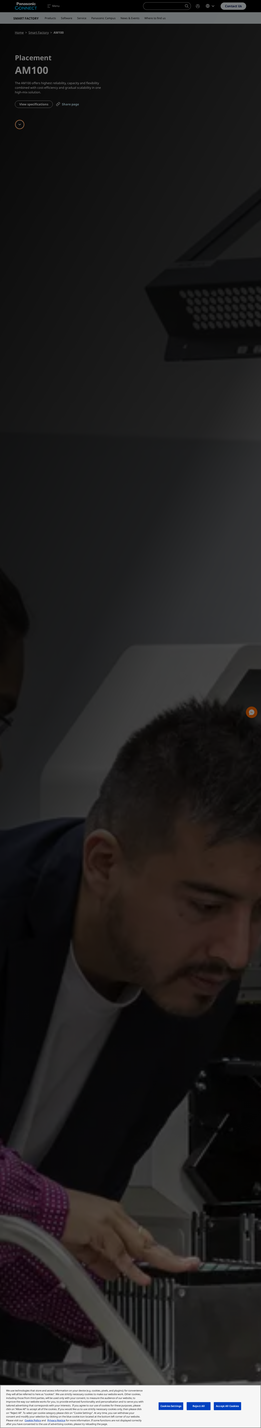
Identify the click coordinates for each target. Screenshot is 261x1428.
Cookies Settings (170, 1406)
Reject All (199, 1406)
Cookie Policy (33, 1420)
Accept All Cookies (227, 1406)
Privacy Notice (56, 1420)
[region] (130, 1406)
